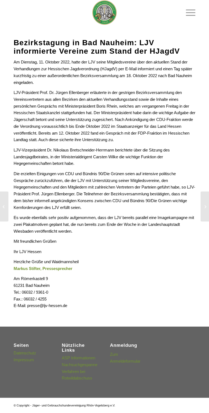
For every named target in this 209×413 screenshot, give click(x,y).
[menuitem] (187, 12)
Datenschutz (25, 353)
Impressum (24, 359)
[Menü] (187, 12)
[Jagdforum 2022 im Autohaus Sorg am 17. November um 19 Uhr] (205, 206)
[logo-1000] (104, 12)
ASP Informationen (78, 358)
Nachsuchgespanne (79, 364)
